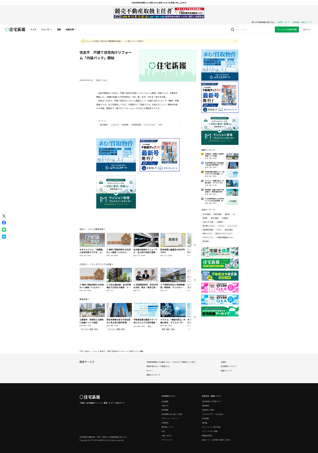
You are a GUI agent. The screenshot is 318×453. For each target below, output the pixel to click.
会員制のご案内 (208, 410)
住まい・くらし (91, 351)
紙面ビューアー (307, 22)
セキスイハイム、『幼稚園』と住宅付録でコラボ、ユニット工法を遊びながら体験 (92, 252)
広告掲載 (205, 418)
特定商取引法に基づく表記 (171, 414)
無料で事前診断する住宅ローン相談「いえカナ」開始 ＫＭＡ (118, 252)
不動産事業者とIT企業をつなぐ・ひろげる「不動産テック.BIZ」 (171, 362)
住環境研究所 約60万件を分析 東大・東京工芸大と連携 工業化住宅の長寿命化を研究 (145, 288)
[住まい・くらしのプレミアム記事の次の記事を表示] (194, 279)
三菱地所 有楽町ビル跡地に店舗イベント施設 (91, 321)
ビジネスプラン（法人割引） (213, 414)
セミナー (287, 22)
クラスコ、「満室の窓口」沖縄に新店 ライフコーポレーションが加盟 (172, 322)
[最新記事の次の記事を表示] (194, 317)
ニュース (45, 29)
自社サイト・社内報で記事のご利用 (216, 440)
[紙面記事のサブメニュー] (75, 29)
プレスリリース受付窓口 (211, 427)
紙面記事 (70, 29)
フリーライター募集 (210, 431)
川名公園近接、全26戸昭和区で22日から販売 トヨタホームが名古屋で (118, 287)
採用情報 (164, 410)
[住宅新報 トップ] (15, 29)
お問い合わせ (166, 435)
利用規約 (164, 423)
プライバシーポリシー (170, 418)
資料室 (204, 423)
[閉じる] (236, 41)
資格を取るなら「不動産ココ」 (158, 366)
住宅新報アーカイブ (228, 366)
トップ (33, 29)
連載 (59, 29)
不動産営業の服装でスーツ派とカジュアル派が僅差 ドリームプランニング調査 (145, 322)
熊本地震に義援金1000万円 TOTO (173, 251)
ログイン (307, 29)
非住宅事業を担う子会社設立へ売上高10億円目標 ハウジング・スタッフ (118, 322)
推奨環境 (205, 405)
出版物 (280, 22)
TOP (81, 351)
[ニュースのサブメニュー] (51, 29)
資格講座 (296, 22)
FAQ (163, 431)
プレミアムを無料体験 (287, 29)
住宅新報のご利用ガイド (211, 401)
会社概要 (164, 401)
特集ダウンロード (153, 375)
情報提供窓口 (207, 435)
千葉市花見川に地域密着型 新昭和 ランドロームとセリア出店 (172, 287)
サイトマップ (166, 440)
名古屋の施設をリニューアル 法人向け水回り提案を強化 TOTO (145, 252)
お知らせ (164, 405)
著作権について (167, 427)
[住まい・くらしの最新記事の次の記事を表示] (194, 244)
